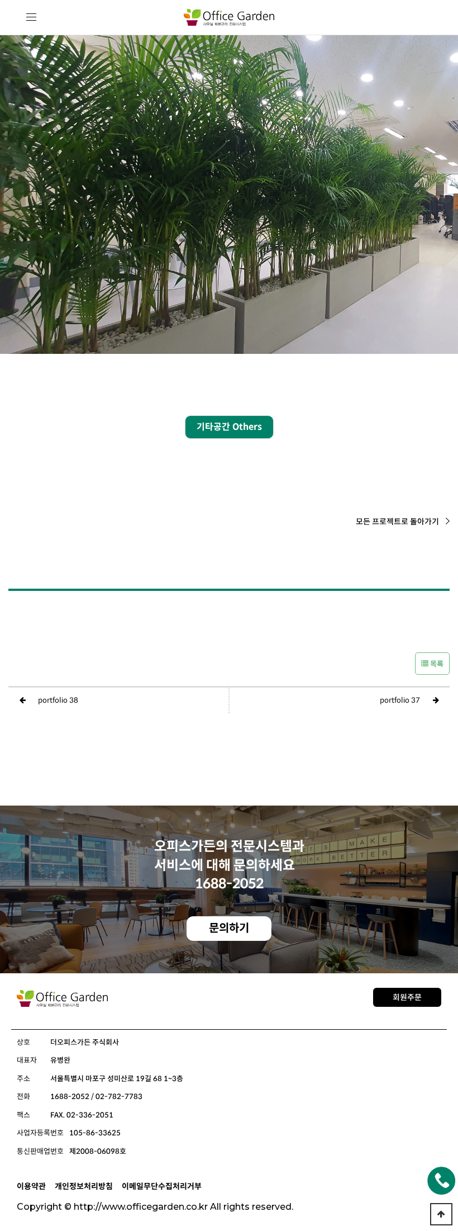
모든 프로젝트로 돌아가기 (397, 522)
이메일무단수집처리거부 (162, 1186)
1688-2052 (229, 883)
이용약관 (31, 1186)
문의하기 (229, 928)
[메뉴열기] (31, 17)
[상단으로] (441, 1214)
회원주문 (407, 997)
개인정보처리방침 (84, 1186)
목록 (435, 664)
